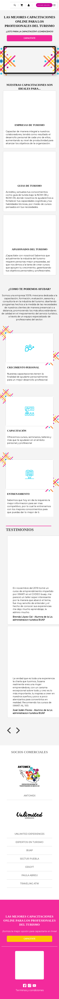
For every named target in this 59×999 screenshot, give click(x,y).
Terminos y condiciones (30, 990)
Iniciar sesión (43, 5)
